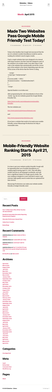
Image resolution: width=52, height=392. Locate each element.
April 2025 (5, 263)
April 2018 (5, 309)
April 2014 (5, 343)
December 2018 (7, 301)
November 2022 (7, 273)
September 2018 (7, 303)
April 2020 (5, 284)
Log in (4, 363)
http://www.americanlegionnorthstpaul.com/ (22, 111)
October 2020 (6, 280)
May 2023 (5, 271)
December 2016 (7, 316)
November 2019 (7, 286)
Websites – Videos (12, 388)
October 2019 (6, 288)
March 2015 (6, 341)
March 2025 (6, 265)
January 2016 (6, 328)
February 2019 (7, 297)
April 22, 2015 (28, 45)
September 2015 (7, 332)
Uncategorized (26, 26)
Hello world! (15, 253)
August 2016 (6, 320)
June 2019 (5, 292)
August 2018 (6, 305)
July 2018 (5, 307)
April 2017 (5, 311)
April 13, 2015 (28, 159)
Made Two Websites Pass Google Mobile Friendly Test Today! (26, 36)
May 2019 (5, 294)
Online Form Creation (8, 222)
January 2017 (6, 314)
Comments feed (7, 367)
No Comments (38, 45)
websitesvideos (17, 45)
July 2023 (5, 269)
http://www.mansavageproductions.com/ (20, 118)
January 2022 (6, 277)
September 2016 (7, 318)
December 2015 (7, 330)
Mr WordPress (6, 253)
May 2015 (5, 337)
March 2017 (6, 313)
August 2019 (6, 290)
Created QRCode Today (19, 239)
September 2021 (7, 278)
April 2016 (5, 326)
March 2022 (6, 275)
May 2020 (5, 282)
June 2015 (5, 335)
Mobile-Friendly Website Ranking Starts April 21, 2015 (26, 150)
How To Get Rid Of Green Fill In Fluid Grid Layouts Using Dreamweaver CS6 (15, 249)
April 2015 (5, 339)
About (4, 378)
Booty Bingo (6, 225)
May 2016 (5, 324)
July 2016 (5, 322)
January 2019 (6, 299)
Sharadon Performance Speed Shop (12, 219)
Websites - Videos (26, 3)
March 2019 (6, 296)
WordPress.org (7, 368)
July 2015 (5, 333)
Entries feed (6, 365)
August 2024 (6, 267)
